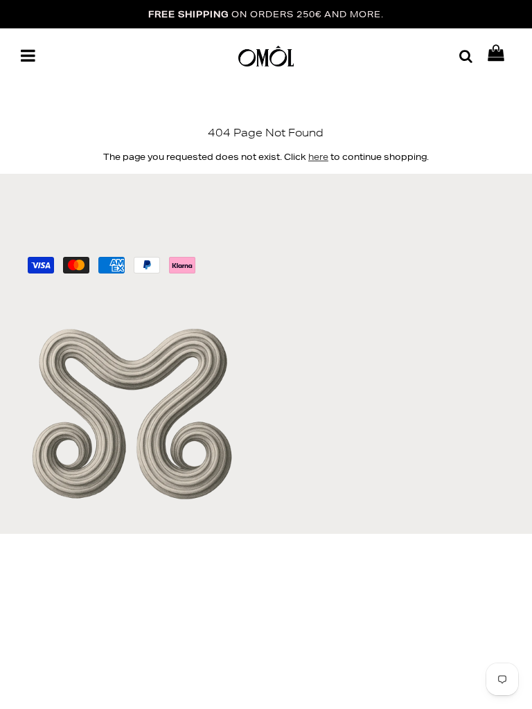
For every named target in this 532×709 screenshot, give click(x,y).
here (318, 157)
